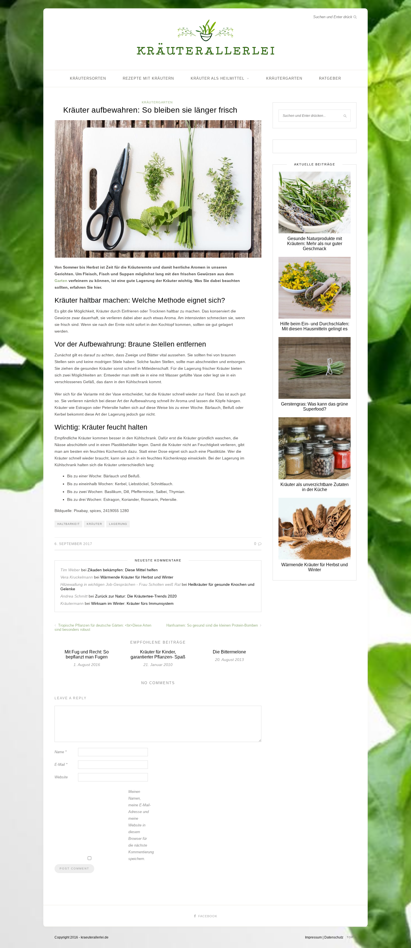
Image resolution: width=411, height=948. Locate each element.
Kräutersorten (88, 78)
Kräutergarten (284, 78)
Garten (61, 280)
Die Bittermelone (229, 652)
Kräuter (94, 523)
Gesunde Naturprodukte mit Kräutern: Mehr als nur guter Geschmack (314, 243)
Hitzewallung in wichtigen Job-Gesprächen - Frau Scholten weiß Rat (120, 584)
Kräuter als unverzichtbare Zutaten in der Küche (314, 487)
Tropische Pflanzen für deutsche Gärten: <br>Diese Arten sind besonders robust (103, 627)
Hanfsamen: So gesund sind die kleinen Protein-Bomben (212, 625)
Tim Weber (70, 570)
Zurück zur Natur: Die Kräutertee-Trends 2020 (136, 596)
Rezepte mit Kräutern (148, 78)
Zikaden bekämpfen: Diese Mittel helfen (123, 570)
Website (61, 777)
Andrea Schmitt (74, 596)
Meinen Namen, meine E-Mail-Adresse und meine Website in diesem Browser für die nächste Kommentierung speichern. (139, 825)
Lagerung (118, 523)
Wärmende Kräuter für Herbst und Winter (136, 577)
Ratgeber (330, 78)
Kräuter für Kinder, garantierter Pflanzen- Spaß (158, 654)
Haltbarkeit (68, 523)
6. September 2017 (73, 544)
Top (351, 937)
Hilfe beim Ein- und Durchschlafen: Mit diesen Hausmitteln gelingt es (314, 326)
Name (61, 752)
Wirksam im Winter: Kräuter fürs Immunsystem (132, 603)
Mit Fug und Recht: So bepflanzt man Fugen (87, 654)
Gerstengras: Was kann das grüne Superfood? (314, 406)
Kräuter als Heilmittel (217, 78)
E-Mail (61, 764)
